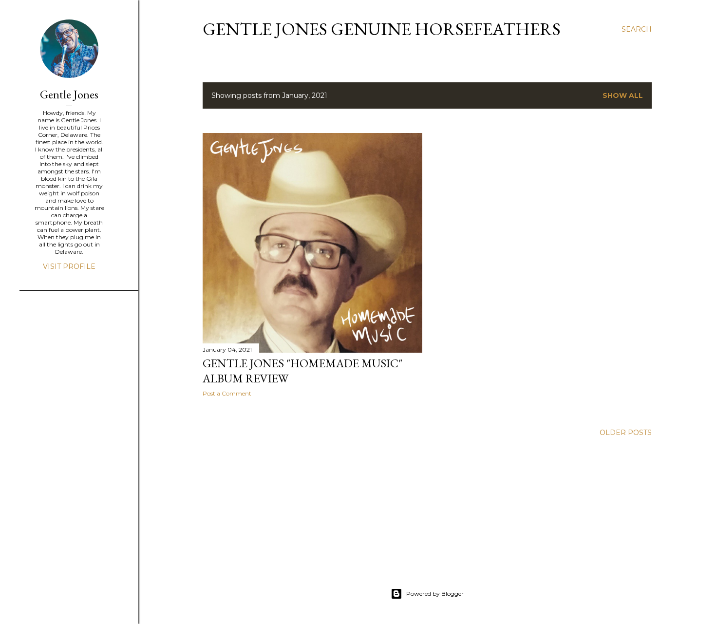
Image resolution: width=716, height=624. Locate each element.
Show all (623, 95)
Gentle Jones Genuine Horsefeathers (382, 29)
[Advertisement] (58, 456)
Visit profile (69, 266)
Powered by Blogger (435, 593)
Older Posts (626, 432)
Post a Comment (227, 393)
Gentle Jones (69, 94)
